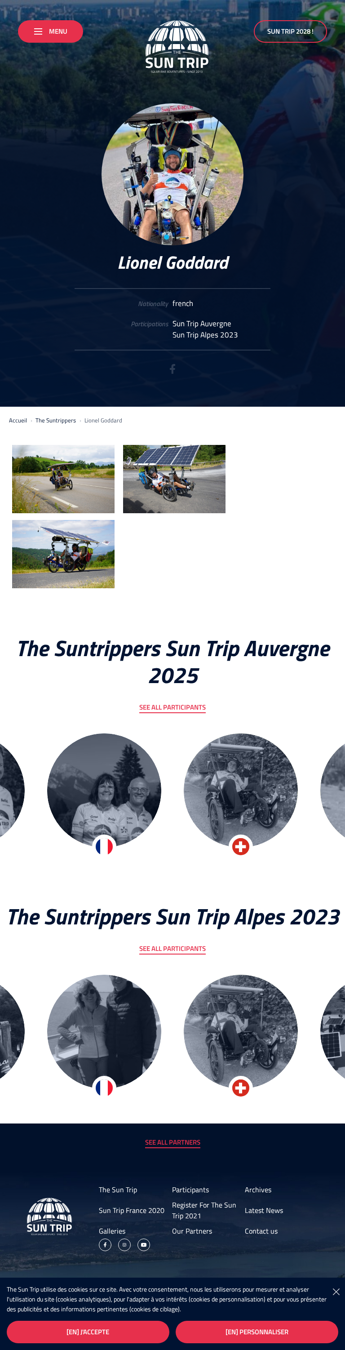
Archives (258, 1189)
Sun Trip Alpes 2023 (205, 335)
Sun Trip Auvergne (201, 323)
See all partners (172, 1142)
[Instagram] (124, 1245)
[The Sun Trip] (172, 43)
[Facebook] (172, 372)
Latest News (264, 1210)
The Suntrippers (55, 420)
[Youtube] (143, 1245)
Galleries (112, 1231)
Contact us (261, 1231)
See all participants (172, 707)
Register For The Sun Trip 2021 (204, 1210)
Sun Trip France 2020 (131, 1210)
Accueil (18, 420)
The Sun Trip (118, 1189)
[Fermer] (336, 1291)
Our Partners (192, 1231)
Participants (190, 1189)
